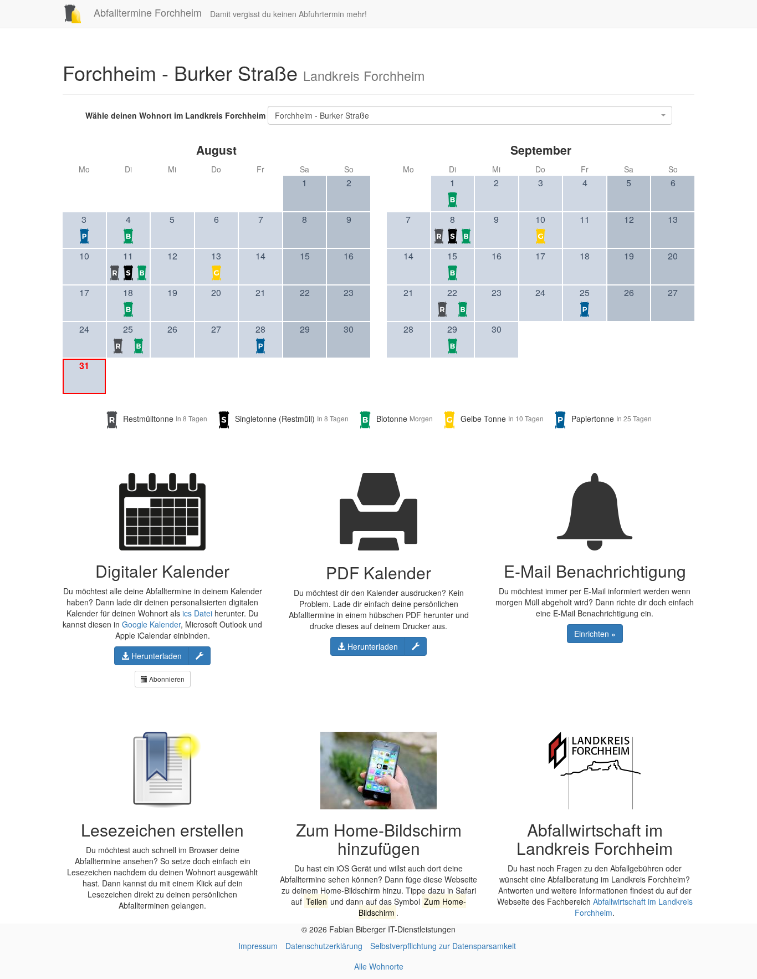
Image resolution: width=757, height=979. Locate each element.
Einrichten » (595, 633)
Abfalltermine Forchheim (146, 12)
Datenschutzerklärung (323, 945)
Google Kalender (151, 624)
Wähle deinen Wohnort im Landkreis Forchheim (175, 115)
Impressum (258, 945)
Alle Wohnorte (378, 966)
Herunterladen (155, 655)
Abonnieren (166, 679)
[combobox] (470, 115)
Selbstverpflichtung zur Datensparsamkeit (443, 945)
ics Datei (197, 613)
